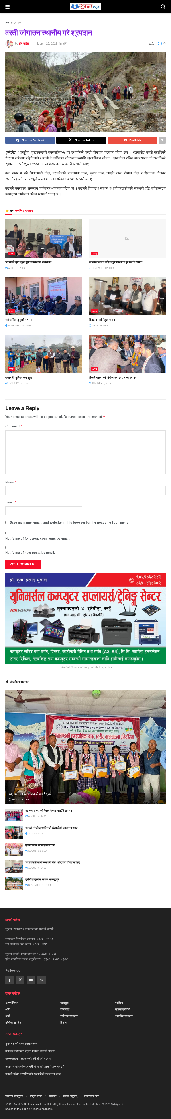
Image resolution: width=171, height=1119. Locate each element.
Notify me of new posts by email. (30, 552)
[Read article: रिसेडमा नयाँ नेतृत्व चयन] (127, 296)
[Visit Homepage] (85, 6)
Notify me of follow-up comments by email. (37, 538)
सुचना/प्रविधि (122, 1009)
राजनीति (64, 1009)
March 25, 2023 (47, 43)
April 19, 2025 (99, 325)
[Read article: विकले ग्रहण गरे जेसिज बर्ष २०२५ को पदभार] (127, 354)
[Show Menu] (7, 6)
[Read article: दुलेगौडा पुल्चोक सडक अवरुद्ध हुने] (14, 883)
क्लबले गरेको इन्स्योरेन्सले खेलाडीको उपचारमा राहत (51, 828)
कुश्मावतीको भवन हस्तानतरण (40, 845)
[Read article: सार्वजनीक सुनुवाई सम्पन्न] (43, 296)
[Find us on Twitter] (20, 980)
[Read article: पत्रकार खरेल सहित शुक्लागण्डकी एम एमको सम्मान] (127, 238)
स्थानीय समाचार (124, 1016)
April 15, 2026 (16, 267)
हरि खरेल (24, 43)
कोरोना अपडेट (13, 1022)
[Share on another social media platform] (162, 140)
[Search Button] (163, 6)
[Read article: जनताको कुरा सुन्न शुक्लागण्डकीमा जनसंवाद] (43, 238)
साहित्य (119, 1002)
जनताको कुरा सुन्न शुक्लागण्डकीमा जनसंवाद (28, 262)
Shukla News (31, 1104)
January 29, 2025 (18, 383)
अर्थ (7, 1016)
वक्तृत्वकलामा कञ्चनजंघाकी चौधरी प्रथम (30, 794)
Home (9, 22)
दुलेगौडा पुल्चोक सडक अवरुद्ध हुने (42, 879)
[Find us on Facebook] (9, 980)
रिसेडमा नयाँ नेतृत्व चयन (102, 320)
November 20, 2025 (19, 325)
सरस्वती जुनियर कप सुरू (18, 377)
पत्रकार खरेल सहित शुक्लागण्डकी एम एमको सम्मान (115, 262)
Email (11, 502)
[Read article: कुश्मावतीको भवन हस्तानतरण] (14, 849)
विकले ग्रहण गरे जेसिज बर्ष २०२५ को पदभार (112, 377)
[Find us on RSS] (41, 980)
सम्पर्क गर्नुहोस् (70, 1096)
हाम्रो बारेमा (36, 1096)
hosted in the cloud (16, 1109)
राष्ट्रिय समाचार (69, 1016)
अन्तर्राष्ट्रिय (11, 1002)
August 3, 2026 (37, 867)
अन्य (19, 22)
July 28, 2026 (36, 833)
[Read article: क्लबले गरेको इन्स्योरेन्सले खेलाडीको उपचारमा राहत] (14, 832)
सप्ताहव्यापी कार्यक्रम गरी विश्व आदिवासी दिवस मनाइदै (52, 862)
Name (11, 482)
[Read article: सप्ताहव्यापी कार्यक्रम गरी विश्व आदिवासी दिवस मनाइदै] (14, 866)
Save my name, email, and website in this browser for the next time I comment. (69, 522)
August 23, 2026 (38, 850)
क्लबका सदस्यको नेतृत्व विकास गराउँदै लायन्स (48, 811)
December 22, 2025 (102, 267)
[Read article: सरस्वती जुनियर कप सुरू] (43, 354)
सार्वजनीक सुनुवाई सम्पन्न (18, 320)
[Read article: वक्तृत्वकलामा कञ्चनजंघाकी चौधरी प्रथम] (85, 747)
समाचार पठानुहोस (14, 1096)
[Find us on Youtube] (31, 980)
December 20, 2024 (39, 884)
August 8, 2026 (37, 816)
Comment (14, 426)
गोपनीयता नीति (91, 1096)
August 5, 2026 (20, 799)
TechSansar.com (43, 1109)
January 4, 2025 (101, 383)
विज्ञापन (52, 1096)
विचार (63, 1022)
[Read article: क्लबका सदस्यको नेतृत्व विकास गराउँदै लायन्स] (14, 815)
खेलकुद (64, 1002)
